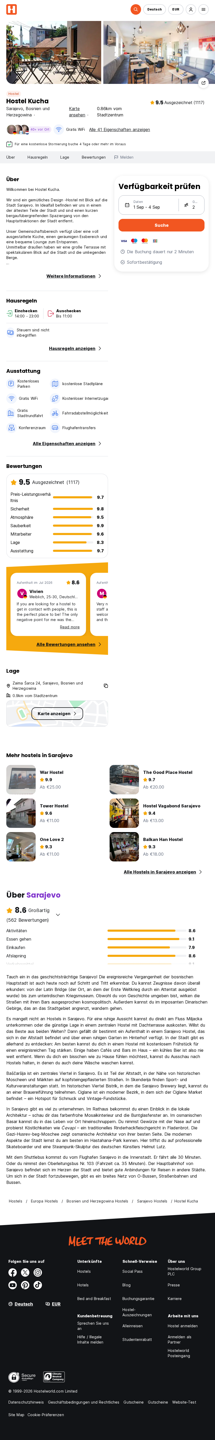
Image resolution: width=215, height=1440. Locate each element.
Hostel (13, 94)
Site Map (16, 1414)
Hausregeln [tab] (38, 157)
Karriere (175, 1298)
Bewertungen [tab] (94, 157)
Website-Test (184, 1402)
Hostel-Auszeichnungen (137, 1312)
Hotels (83, 1285)
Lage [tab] (64, 157)
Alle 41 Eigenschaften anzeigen (119, 129)
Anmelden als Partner (179, 1339)
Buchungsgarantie (138, 1298)
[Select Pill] (136, 9)
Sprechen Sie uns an (93, 1326)
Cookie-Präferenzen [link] (46, 1414)
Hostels (84, 1271)
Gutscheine (133, 1402)
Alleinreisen (132, 1326)
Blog (126, 1285)
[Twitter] (25, 1272)
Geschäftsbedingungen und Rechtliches (84, 1402)
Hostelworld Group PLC (185, 1271)
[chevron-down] (58, 914)
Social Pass (132, 1271)
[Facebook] (12, 1272)
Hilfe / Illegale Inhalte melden (90, 1339)
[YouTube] (12, 1285)
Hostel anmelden (183, 1326)
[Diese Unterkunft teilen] (203, 83)
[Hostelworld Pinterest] (25, 1285)
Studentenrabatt (137, 1339)
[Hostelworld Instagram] (38, 1272)
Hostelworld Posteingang (179, 1353)
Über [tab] (10, 157)
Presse (174, 1285)
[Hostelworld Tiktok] (38, 1285)
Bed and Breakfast (94, 1298)
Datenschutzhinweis (26, 1402)
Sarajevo (14, 108)
